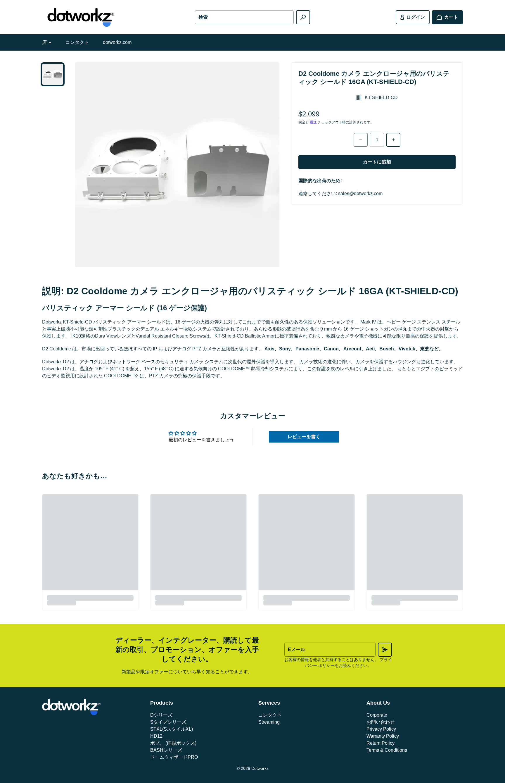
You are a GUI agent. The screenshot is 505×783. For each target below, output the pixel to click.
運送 (313, 122)
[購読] (385, 650)
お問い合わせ (380, 722)
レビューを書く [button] (304, 436)
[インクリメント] (393, 140)
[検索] (303, 17)
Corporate (376, 715)
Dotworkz (260, 768)
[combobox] (244, 17)
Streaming (269, 722)
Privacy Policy (381, 729)
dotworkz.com (117, 42)
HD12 (156, 736)
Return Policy (380, 743)
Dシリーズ (161, 715)
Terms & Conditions (386, 750)
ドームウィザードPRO (174, 757)
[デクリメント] (361, 140)
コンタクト (77, 42)
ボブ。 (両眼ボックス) (173, 743)
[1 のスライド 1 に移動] (52, 74)
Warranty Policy (382, 736)
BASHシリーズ (166, 750)
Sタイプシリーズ (168, 722)
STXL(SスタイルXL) (171, 729)
